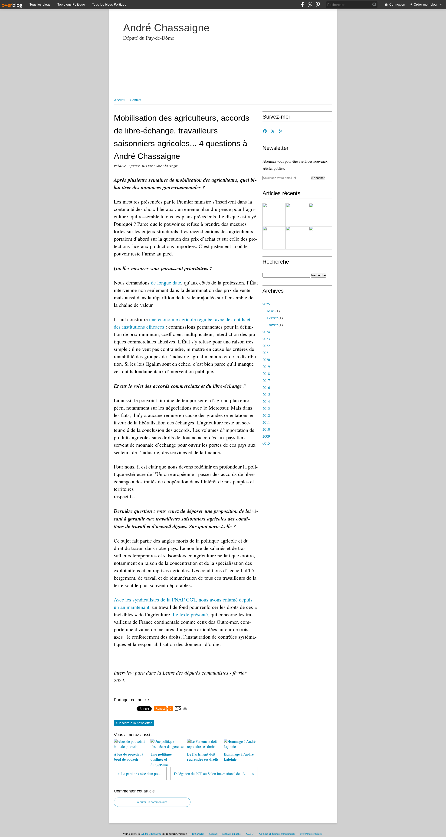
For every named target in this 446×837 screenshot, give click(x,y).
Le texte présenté (190, 614)
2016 (266, 387)
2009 (266, 436)
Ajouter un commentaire (152, 802)
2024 (266, 331)
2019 (266, 366)
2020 (266, 359)
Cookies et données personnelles (277, 833)
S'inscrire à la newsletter (134, 723)
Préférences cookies (311, 833)
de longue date (166, 282)
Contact (135, 99)
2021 (266, 352)
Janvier (272, 324)
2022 (266, 345)
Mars (271, 310)
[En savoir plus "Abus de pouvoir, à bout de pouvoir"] (274, 214)
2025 (266, 303)
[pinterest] (318, 4)
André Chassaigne (166, 28)
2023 (266, 338)
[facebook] (302, 4)
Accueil (119, 99)
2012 (266, 415)
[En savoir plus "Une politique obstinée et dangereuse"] (297, 214)
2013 (266, 408)
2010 (266, 429)
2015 (266, 394)
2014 (266, 401)
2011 (266, 422)
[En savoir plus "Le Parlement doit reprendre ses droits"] (320, 214)
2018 (266, 373)
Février (272, 317)
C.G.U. (250, 833)
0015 (266, 443)
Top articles (198, 833)
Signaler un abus (231, 833)
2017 (266, 380)
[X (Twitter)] (310, 4)
